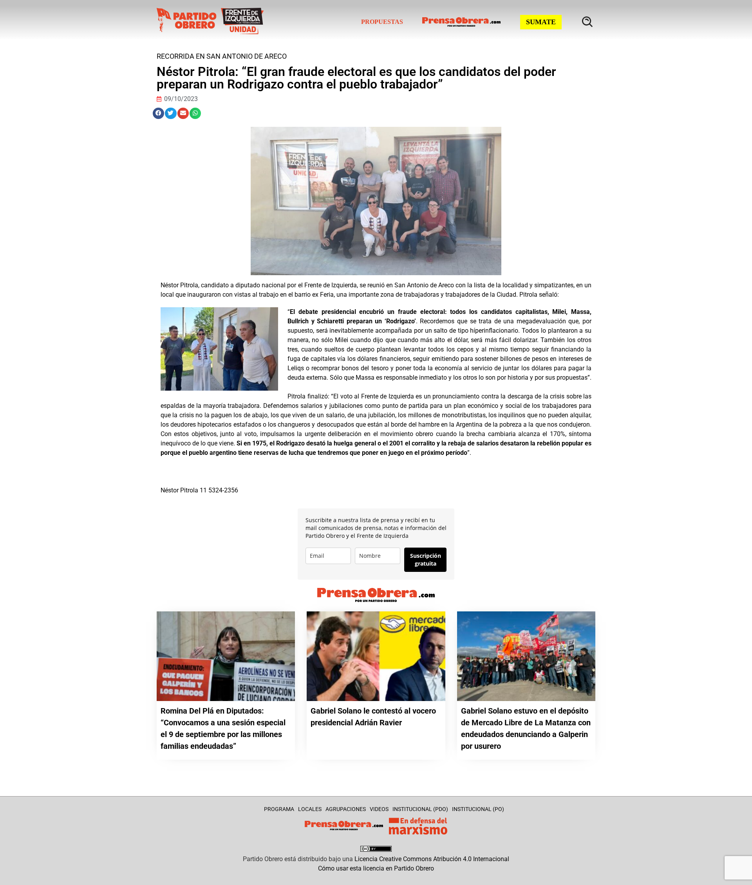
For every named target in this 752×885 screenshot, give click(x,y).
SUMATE (541, 22)
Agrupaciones (345, 809)
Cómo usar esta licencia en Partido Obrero (376, 868)
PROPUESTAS (382, 21)
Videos (379, 809)
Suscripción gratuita (425, 559)
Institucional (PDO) (420, 809)
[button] (158, 113)
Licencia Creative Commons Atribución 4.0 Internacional (431, 859)
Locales (310, 809)
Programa (279, 809)
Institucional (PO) (478, 809)
